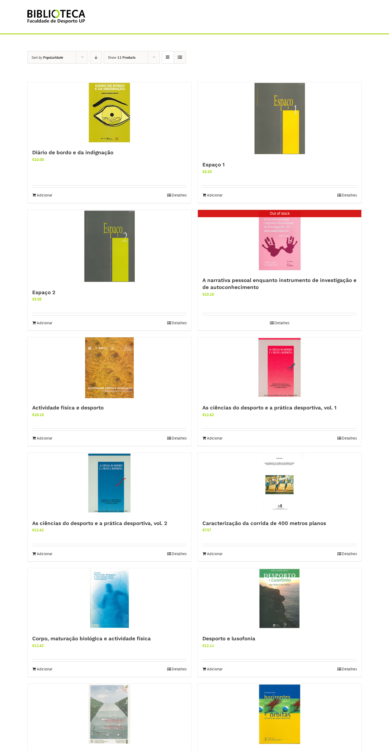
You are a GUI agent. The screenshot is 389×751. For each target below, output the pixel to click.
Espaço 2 (43, 292)
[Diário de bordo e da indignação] (109, 112)
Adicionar (44, 195)
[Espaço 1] (279, 118)
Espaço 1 (213, 165)
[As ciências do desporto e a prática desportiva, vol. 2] (109, 483)
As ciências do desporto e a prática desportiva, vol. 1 (269, 408)
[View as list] (180, 57)
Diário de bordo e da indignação (72, 152)
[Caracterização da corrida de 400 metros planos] (279, 483)
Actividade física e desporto (68, 408)
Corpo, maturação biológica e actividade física (91, 638)
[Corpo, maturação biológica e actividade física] (109, 598)
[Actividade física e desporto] (109, 367)
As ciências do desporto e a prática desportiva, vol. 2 (99, 523)
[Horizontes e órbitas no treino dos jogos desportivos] (279, 714)
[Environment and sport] (109, 714)
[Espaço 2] (109, 246)
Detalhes (179, 195)
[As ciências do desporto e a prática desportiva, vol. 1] (279, 367)
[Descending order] (96, 57)
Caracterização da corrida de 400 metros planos (264, 523)
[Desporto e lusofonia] (279, 598)
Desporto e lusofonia (228, 638)
